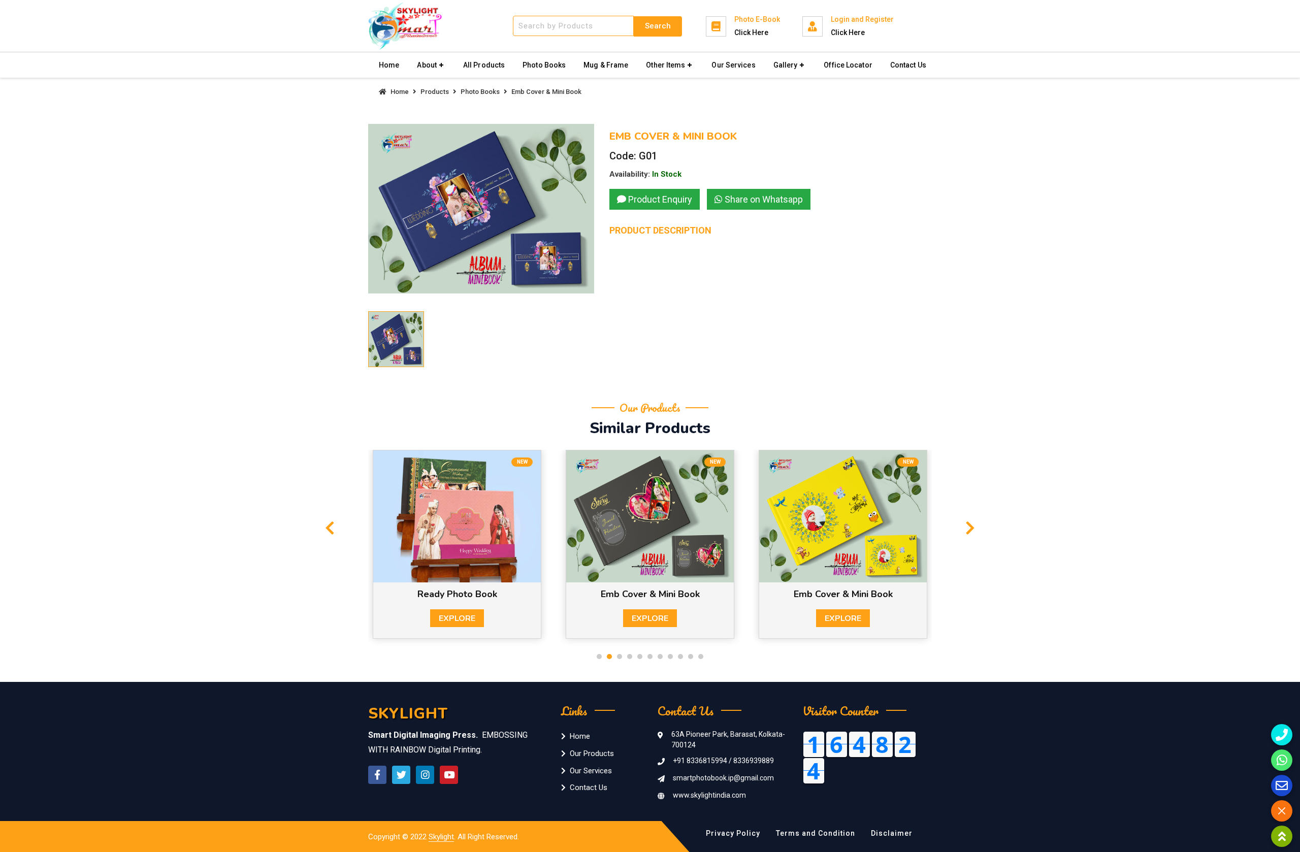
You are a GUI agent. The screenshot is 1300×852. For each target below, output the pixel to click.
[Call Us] (1281, 734)
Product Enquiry (659, 199)
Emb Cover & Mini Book (650, 594)
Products (434, 91)
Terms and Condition (815, 833)
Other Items (665, 65)
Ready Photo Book (457, 594)
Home (389, 65)
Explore (457, 618)
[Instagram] (425, 775)
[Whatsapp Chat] (1281, 760)
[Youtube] (449, 775)
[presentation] (330, 528)
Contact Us (908, 65)
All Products (484, 65)
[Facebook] (377, 775)
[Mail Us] (1281, 785)
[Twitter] (401, 775)
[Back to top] (1281, 836)
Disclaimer (892, 833)
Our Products (592, 753)
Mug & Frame (605, 65)
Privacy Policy (733, 833)
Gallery (785, 65)
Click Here (751, 32)
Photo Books (544, 65)
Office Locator (848, 65)
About (427, 65)
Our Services (733, 65)
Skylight (441, 836)
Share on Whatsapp (763, 199)
